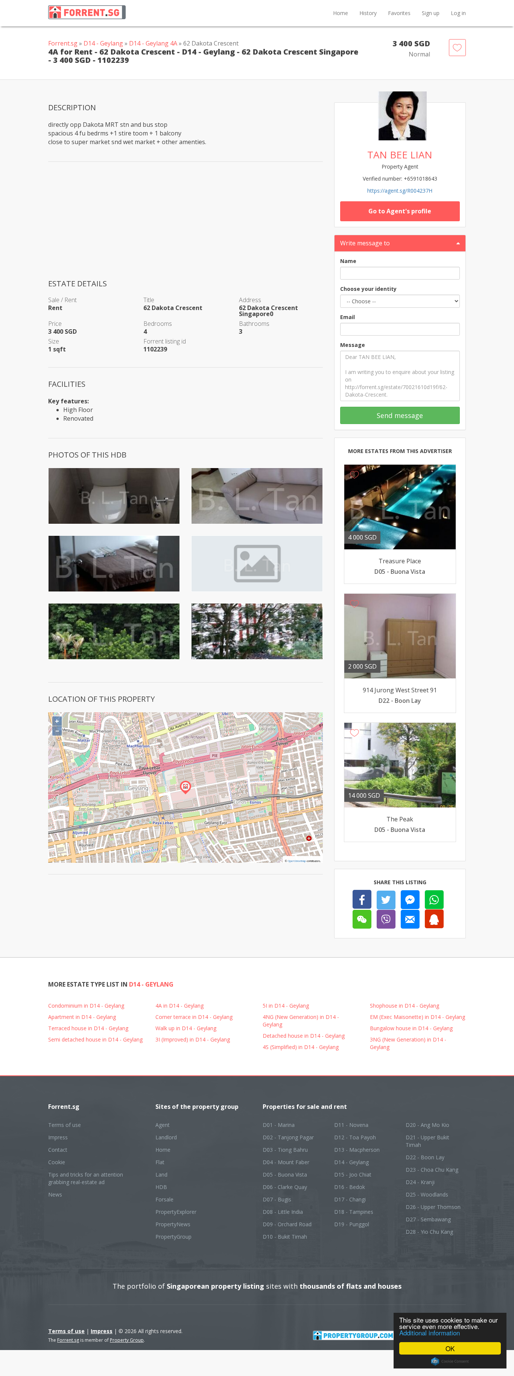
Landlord (166, 1137)
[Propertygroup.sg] (360, 1334)
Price (55, 324)
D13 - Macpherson (357, 1149)
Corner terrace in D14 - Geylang (194, 1016)
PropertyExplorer (175, 1211)
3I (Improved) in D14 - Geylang (192, 1039)
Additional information (429, 1332)
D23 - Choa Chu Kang (432, 1169)
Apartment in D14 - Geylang (82, 1016)
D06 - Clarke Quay (285, 1187)
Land (161, 1174)
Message (352, 344)
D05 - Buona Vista (285, 1174)
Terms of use (64, 1124)
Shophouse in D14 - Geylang (404, 1005)
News (55, 1194)
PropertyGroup (173, 1236)
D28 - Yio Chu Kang (429, 1231)
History (368, 13)
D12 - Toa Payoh (355, 1137)
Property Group (127, 1340)
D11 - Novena (351, 1124)
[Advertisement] (185, 225)
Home (340, 13)
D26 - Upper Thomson (433, 1206)
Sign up (430, 13)
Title (148, 300)
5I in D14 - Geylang (286, 1005)
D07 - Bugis (277, 1199)
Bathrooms (254, 324)
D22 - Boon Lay (425, 1157)
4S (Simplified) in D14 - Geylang (301, 1047)
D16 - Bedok (349, 1187)
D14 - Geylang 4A (153, 43)
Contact (57, 1149)
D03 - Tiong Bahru (285, 1149)
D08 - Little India (283, 1211)
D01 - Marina (279, 1124)
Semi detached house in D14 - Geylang (95, 1039)
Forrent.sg (63, 43)
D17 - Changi (350, 1199)
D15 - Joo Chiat (352, 1174)
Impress (58, 1137)
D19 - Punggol (351, 1224)
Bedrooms (157, 324)
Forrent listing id (164, 341)
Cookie (56, 1162)
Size (53, 341)
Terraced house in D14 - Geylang (88, 1028)
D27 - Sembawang (428, 1219)
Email (347, 317)
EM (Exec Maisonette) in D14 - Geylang (417, 1016)
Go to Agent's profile (399, 211)
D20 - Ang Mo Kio (427, 1124)
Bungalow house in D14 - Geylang (411, 1028)
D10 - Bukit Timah (285, 1236)
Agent (162, 1124)
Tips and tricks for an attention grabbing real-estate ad (85, 1178)
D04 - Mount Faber (286, 1162)
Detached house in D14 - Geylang (304, 1035)
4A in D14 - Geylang (179, 1005)
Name (348, 261)
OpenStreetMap (297, 861)
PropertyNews (172, 1224)
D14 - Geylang (103, 43)
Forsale (164, 1199)
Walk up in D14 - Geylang (185, 1028)
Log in (458, 13)
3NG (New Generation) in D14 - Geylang (408, 1043)
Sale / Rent (62, 300)
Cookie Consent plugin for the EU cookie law (450, 1361)
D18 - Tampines (353, 1211)
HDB (161, 1187)
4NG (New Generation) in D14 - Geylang (301, 1020)
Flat (159, 1162)
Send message (400, 415)
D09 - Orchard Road (287, 1224)
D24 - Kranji (420, 1182)
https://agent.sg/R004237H (399, 190)
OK (450, 1348)
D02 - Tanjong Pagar (288, 1137)
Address (250, 300)
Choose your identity (368, 288)
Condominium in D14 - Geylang (86, 1005)
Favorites (399, 13)
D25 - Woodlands (427, 1194)
